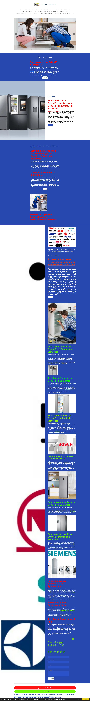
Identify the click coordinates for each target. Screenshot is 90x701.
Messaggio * (50, 670)
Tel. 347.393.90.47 (68, 389)
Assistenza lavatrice (42, 694)
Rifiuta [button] (78, 699)
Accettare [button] (85, 699)
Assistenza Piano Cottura (23, 696)
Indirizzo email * (51, 660)
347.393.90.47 (57, 431)
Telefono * (50, 665)
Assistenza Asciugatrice (64, 694)
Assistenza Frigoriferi (52, 694)
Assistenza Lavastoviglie (35, 696)
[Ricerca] (73, 13)
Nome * (49, 654)
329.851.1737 (50, 548)
